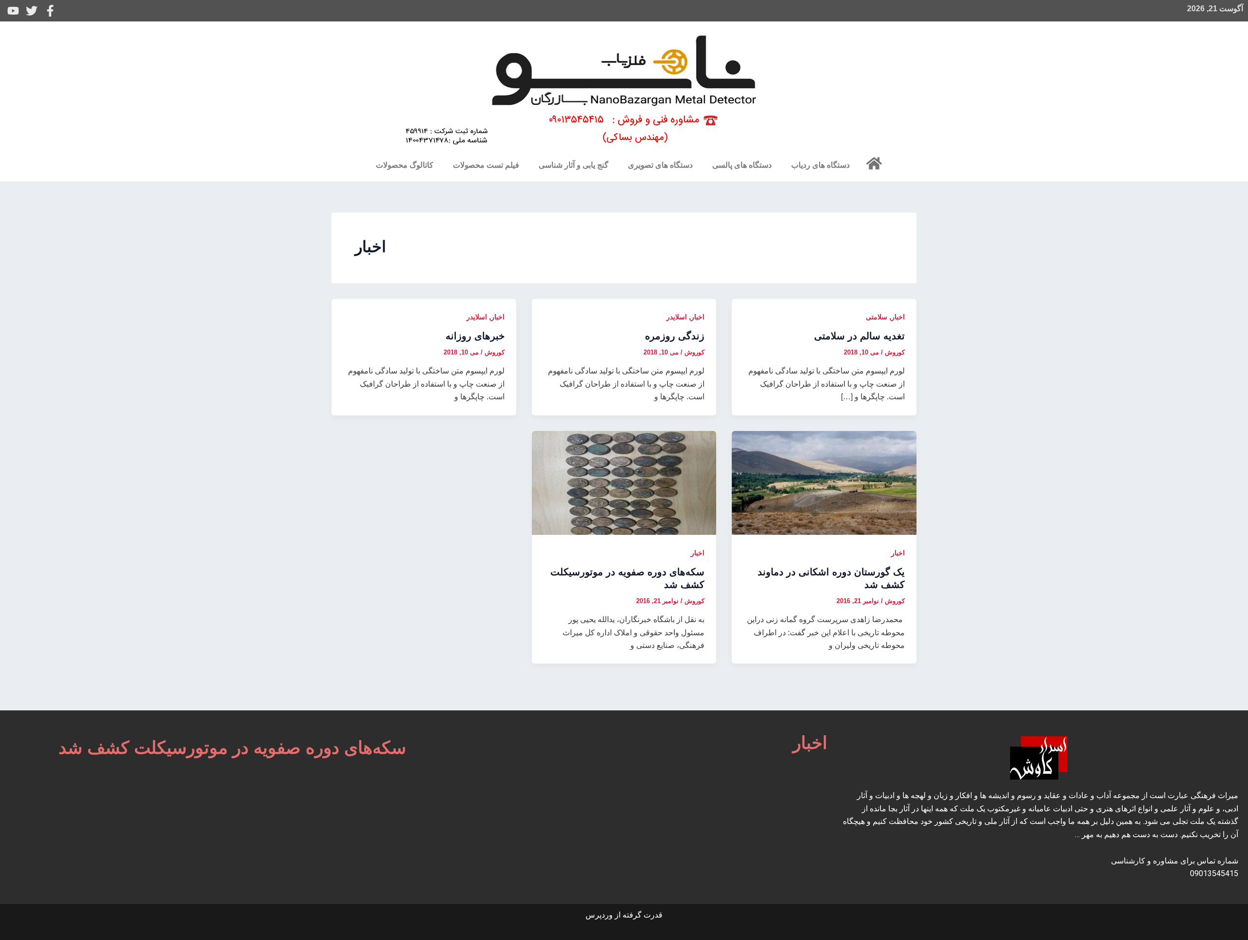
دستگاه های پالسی (742, 165)
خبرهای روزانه (475, 336)
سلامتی (876, 317)
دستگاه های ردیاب (820, 165)
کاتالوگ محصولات (404, 165)
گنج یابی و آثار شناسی (573, 165)
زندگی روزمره (674, 336)
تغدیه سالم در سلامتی (859, 336)
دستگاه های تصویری (660, 165)
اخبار (898, 317)
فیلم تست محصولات (486, 165)
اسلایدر (676, 317)
